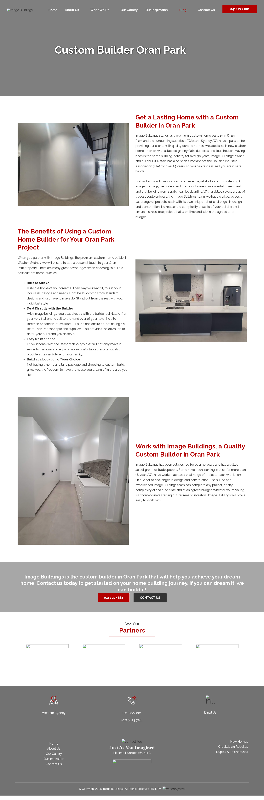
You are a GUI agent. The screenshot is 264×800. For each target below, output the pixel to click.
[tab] (117, 669)
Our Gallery (54, 754)
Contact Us (54, 764)
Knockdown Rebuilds (233, 746)
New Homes (239, 741)
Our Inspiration (53, 759)
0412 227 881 (240, 9)
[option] (47, 655)
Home (53, 743)
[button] (18, 655)
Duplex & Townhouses (232, 752)
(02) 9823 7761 (132, 720)
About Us (53, 748)
